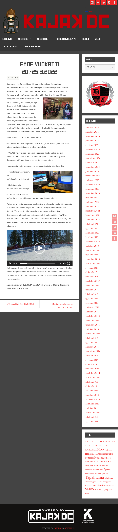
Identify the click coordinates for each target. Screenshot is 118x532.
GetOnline (88, 450)
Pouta (112, 462)
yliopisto (108, 489)
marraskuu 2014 (92, 351)
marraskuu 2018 (92, 250)
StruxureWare (89, 473)
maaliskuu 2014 (92, 373)
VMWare (90, 489)
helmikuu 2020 (92, 233)
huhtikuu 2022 (92, 206)
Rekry (87, 465)
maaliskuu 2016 (92, 316)
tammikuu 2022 (92, 219)
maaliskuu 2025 (92, 149)
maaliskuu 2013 (92, 399)
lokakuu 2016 (91, 294)
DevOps (95, 446)
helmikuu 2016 (92, 320)
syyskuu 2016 (91, 298)
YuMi (87, 493)
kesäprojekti (106, 453)
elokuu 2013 (91, 386)
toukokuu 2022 (92, 202)
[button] (39, 248)
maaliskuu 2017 (92, 281)
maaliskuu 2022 (92, 211)
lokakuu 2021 (91, 224)
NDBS (100, 461)
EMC (106, 446)
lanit (87, 461)
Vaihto (93, 485)
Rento (92, 465)
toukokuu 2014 (92, 369)
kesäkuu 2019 (91, 237)
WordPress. (70, 528)
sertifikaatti (88, 469)
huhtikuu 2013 (92, 395)
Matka (93, 461)
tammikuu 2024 (92, 167)
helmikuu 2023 (92, 189)
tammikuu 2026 (92, 136)
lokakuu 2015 (91, 338)
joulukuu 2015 (92, 329)
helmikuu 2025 (92, 154)
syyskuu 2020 (91, 228)
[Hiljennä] (64, 263)
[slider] (37, 263)
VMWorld (100, 490)
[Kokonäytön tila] (68, 263)
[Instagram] (114, 232)
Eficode (101, 446)
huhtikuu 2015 (92, 347)
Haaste (94, 450)
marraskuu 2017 (92, 263)
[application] (40, 248)
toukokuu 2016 (92, 307)
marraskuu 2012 (92, 412)
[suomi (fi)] (86, 11)
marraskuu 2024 (92, 158)
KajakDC (95, 454)
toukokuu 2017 (92, 276)
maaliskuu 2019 (92, 241)
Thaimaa (99, 482)
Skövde (100, 469)
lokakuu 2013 (91, 382)
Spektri (107, 469)
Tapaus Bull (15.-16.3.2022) (20, 304)
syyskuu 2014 (91, 360)
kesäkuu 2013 (91, 391)
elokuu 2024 (91, 162)
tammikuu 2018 (92, 259)
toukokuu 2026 (92, 127)
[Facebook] (114, 238)
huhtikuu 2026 (92, 132)
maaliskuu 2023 (92, 184)
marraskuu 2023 (92, 176)
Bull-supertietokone (91, 442)
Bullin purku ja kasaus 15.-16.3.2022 (62, 306)
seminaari (105, 465)
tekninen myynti (90, 482)
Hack (100, 449)
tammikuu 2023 (92, 193)
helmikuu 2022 (92, 215)
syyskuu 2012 (91, 421)
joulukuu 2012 (92, 408)
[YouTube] (114, 221)
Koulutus (100, 457)
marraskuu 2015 (92, 333)
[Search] (111, 67)
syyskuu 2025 (91, 145)
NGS (106, 461)
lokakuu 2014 (91, 355)
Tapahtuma (94, 477)
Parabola (58, 528)
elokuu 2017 (91, 272)
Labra (108, 458)
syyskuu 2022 (91, 198)
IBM (88, 453)
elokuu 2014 (91, 364)
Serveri (95, 469)
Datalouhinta (107, 442)
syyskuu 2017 (91, 268)
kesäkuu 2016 (91, 303)
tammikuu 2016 (92, 325)
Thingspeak (107, 482)
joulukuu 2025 (92, 140)
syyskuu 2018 (91, 254)
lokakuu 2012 (91, 417)
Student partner (101, 473)
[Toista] (10, 263)
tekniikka (108, 478)
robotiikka (97, 465)
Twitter (87, 486)
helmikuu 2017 (92, 285)
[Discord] (114, 216)
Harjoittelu (108, 450)
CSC (101, 441)
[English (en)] (90, 11)
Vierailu (101, 485)
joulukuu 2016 (92, 290)
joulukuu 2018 (92, 246)
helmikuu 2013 (92, 404)
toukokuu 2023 (92, 180)
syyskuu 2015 (91, 342)
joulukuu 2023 (92, 171)
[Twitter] (114, 227)
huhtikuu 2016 (92, 312)
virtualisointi (109, 486)
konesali (89, 457)
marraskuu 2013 (92, 377)
